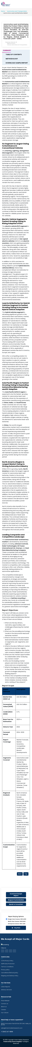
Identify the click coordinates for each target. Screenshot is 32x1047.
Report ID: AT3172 (11, 43)
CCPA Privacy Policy (7, 960)
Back (20, 874)
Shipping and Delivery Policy (9, 975)
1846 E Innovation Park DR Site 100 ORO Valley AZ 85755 (16, 1024)
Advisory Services (6, 989)
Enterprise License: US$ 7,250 (16, 923)
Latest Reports (5, 986)
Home (3, 11)
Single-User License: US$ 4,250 (17, 919)
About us (4, 1006)
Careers (3, 1009)
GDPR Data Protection (8, 963)
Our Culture (4, 1012)
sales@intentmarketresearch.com (11, 1028)
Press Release (5, 1000)
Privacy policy (5, 969)
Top (26, 874)
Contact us (4, 1003)
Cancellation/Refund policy (9, 972)
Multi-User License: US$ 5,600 (17, 921)
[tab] (6, 50)
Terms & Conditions (7, 966)
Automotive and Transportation (17, 11)
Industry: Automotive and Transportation (17, 44)
